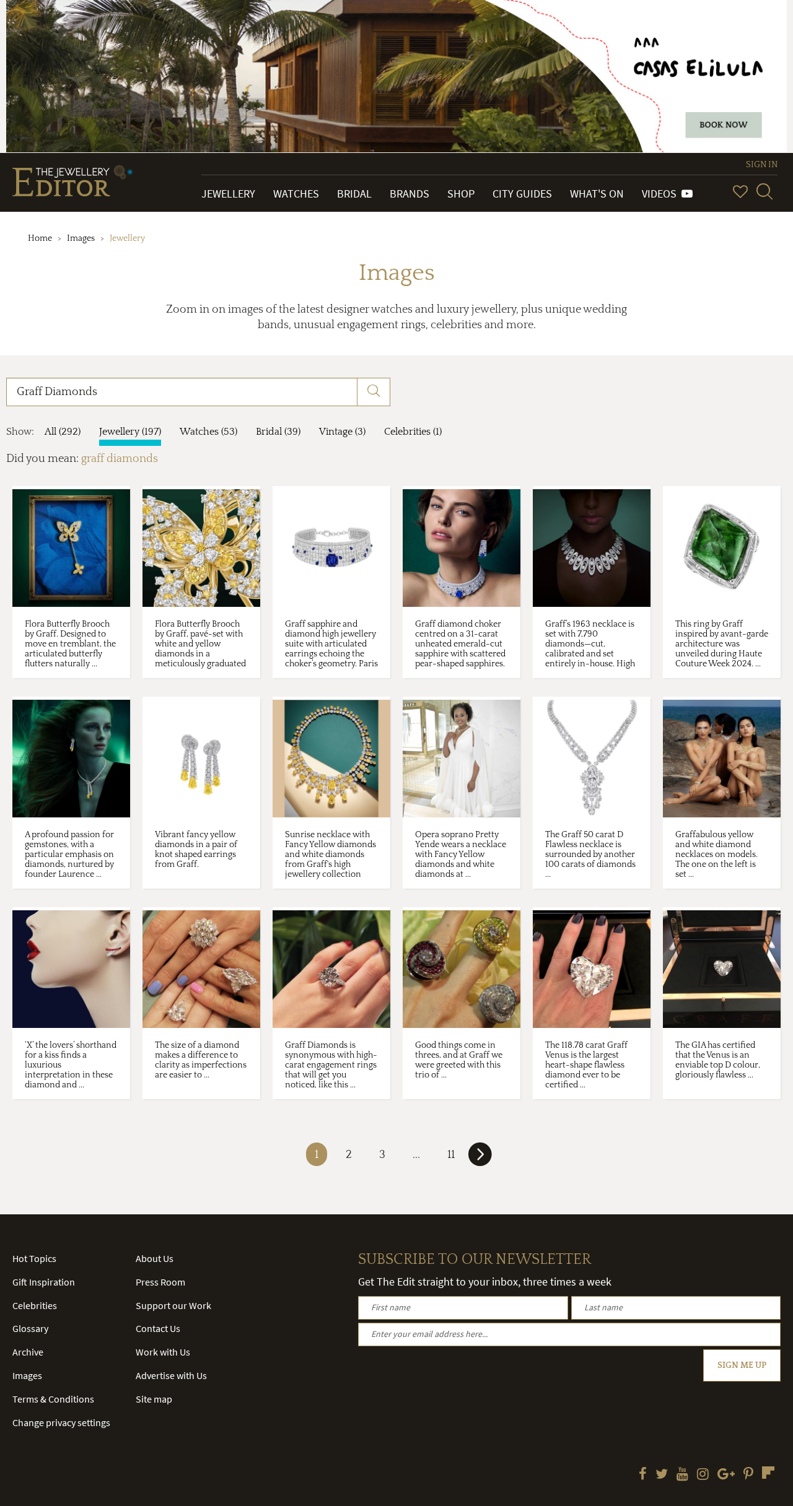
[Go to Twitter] (661, 1475)
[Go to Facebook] (643, 1475)
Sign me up (741, 1365)
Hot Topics (34, 1258)
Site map (154, 1399)
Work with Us (163, 1352)
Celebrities (34, 1305)
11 (451, 1155)
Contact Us (158, 1328)
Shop (461, 193)
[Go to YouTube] (682, 1475)
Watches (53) (208, 431)
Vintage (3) (342, 431)
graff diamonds (119, 459)
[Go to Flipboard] (768, 1472)
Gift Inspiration (43, 1282)
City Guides (522, 193)
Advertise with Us (171, 1375)
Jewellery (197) (130, 431)
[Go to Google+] (726, 1475)
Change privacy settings (61, 1422)
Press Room (160, 1282)
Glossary (30, 1328)
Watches (296, 193)
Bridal (354, 193)
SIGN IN (762, 165)
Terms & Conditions (53, 1399)
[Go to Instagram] (703, 1475)
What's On (597, 193)
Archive (27, 1352)
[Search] (764, 191)
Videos (661, 193)
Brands (409, 193)
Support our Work (173, 1305)
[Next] (480, 1159)
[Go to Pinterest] (748, 1475)
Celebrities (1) (413, 431)
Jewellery (228, 193)
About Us (154, 1258)
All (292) (63, 431)
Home (40, 238)
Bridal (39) (278, 431)
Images (81, 238)
